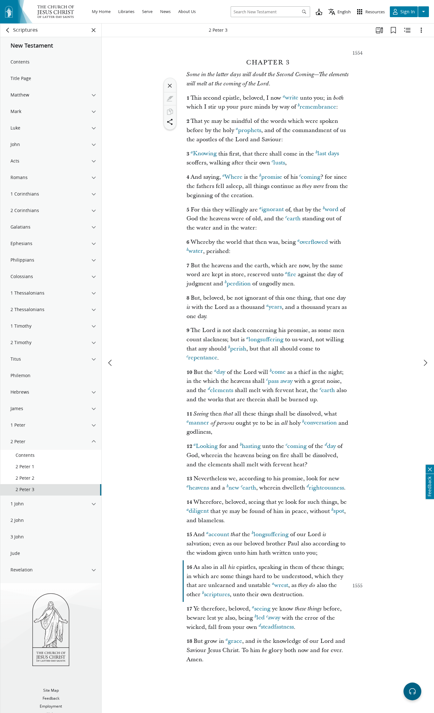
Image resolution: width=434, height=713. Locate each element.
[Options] (421, 30)
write (291, 98)
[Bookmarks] (393, 30)
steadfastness (277, 627)
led (260, 618)
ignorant (272, 210)
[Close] (170, 86)
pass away (280, 381)
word (331, 210)
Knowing (205, 154)
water (195, 251)
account (218, 534)
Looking (207, 446)
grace (235, 641)
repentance (202, 358)
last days (328, 154)
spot (338, 511)
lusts (279, 163)
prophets (249, 130)
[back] (8, 30)
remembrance (318, 107)
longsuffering (265, 339)
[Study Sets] (379, 30)
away (274, 618)
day (220, 372)
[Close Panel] (94, 30)
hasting (251, 446)
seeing (262, 609)
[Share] (170, 122)
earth (294, 219)
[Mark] (170, 99)
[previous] (110, 362)
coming (310, 177)
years (275, 307)
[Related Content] (407, 30)
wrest (281, 585)
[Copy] (170, 112)
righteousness (326, 488)
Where (233, 177)
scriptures (217, 594)
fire (291, 274)
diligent (199, 511)
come (279, 372)
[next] (425, 362)
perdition (239, 284)
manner (199, 423)
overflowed (314, 242)
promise (271, 177)
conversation (320, 423)
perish (238, 349)
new (233, 488)
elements (221, 390)
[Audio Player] (412, 691)
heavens (199, 488)
